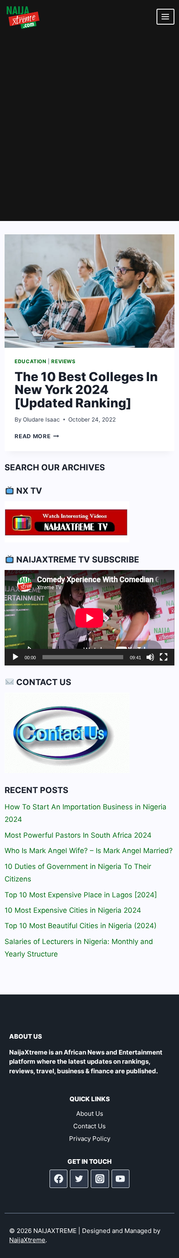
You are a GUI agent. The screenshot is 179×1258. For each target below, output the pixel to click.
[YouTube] (121, 1179)
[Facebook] (59, 1179)
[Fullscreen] (163, 657)
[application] (89, 617)
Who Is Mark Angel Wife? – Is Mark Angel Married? (89, 850)
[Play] (15, 657)
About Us (89, 1113)
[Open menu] (165, 16)
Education (30, 361)
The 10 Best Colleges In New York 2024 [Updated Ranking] (86, 389)
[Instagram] (100, 1179)
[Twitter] (79, 1179)
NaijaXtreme (27, 1240)
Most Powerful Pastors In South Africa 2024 (78, 835)
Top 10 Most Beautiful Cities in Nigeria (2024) (81, 926)
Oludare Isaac (41, 419)
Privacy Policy (89, 1138)
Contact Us (89, 1126)
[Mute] (150, 657)
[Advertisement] (89, 127)
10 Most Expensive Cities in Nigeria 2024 (73, 910)
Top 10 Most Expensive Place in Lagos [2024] (81, 895)
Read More (37, 436)
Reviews (63, 361)
